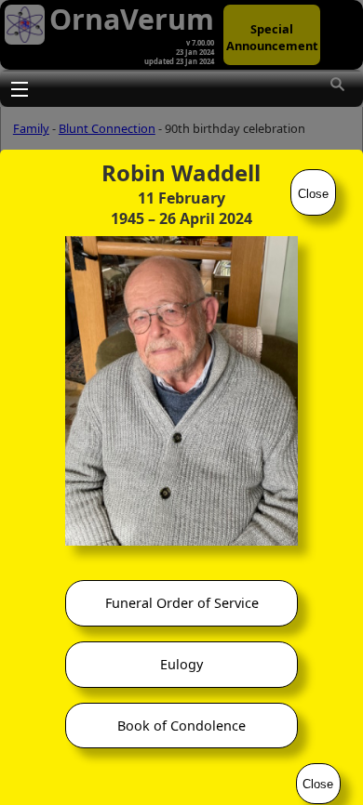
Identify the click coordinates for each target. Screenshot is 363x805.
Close (313, 194)
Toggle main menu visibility (18, 88)
